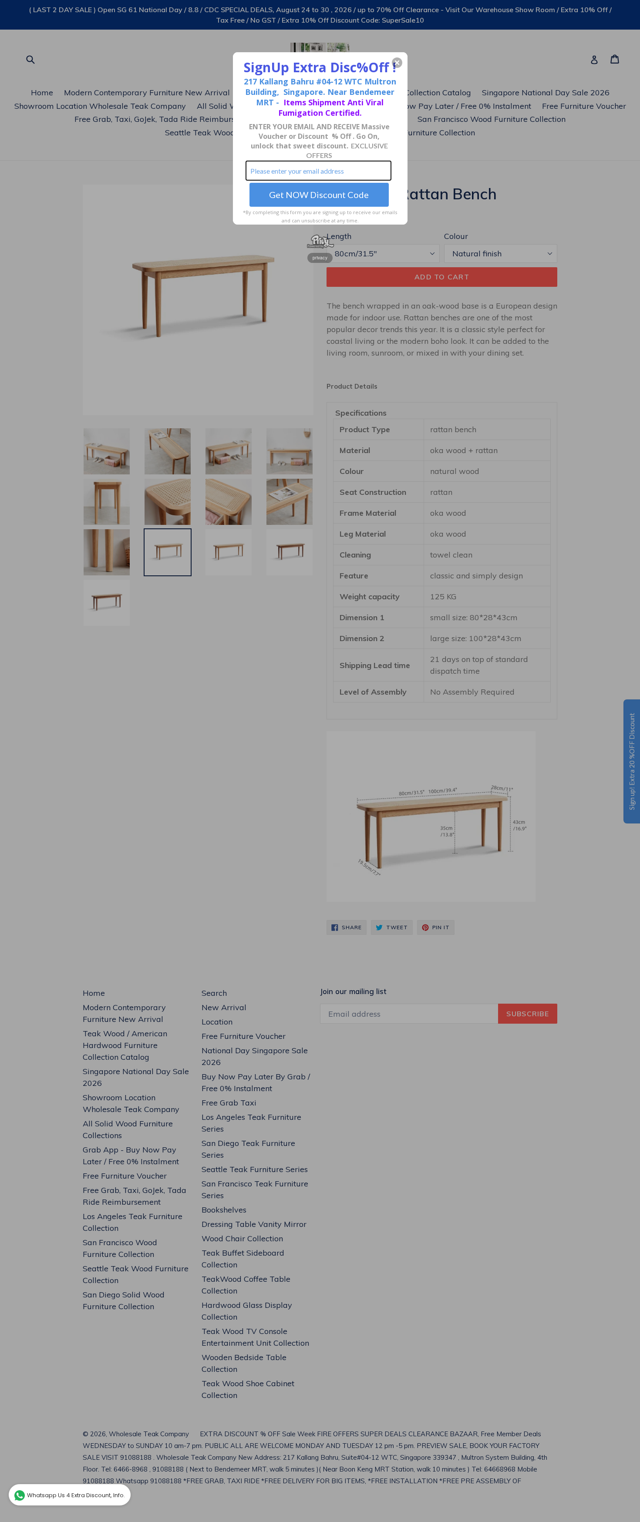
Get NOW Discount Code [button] (319, 194)
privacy (320, 258)
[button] (397, 62)
